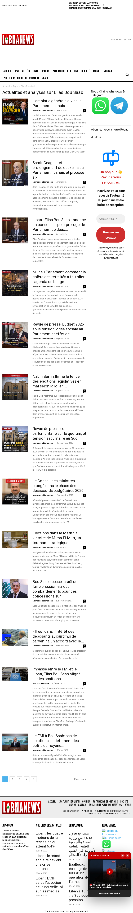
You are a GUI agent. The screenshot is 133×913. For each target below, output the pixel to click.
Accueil (6, 86)
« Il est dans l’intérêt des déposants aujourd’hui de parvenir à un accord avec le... (58, 636)
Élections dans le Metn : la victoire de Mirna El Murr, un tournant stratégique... (57, 538)
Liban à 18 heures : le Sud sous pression (83, 895)
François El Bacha (41, 683)
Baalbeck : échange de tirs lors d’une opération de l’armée (81, 873)
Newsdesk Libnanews (43, 110)
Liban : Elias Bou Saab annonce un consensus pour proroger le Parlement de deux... (59, 225)
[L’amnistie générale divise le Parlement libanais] (15, 111)
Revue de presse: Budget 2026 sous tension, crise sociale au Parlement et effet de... (58, 329)
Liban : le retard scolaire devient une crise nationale (48, 862)
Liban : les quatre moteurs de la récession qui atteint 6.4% (49, 839)
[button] (127, 74)
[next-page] (34, 779)
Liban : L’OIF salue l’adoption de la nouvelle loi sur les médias (49, 884)
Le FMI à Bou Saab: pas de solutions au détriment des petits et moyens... (56, 741)
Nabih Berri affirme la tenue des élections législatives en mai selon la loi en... (57, 381)
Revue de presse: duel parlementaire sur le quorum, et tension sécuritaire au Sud (59, 434)
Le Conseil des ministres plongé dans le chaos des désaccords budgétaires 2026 (58, 486)
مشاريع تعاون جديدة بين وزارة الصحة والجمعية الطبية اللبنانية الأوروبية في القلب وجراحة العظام (83, 844)
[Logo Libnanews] (18, 39)
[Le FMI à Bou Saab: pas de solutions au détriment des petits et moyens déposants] (15, 742)
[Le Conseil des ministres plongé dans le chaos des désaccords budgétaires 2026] (15, 491)
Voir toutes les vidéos (109, 893)
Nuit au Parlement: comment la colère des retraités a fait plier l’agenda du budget (59, 277)
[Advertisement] (66, 35)
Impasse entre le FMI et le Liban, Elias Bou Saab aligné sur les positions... (57, 674)
